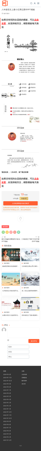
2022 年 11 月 (7, 415)
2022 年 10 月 (7, 418)
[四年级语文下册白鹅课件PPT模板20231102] (30, 303)
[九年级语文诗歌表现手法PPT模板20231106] (11, 279)
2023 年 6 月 (7, 393)
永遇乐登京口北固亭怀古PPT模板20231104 (10, 315)
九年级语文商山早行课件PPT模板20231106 (30, 266)
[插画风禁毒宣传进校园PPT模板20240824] (11, 254)
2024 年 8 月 (7, 374)
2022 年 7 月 (7, 427)
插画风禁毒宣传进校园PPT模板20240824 (10, 266)
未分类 (24, 384)
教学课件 (7, 13)
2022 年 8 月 (7, 424)
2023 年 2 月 (7, 406)
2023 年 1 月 (7, 409)
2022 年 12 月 (7, 412)
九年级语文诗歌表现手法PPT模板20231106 (10, 291)
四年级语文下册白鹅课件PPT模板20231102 (30, 315)
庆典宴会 (24, 377)
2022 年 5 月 (7, 434)
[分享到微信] (3, 232)
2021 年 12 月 (7, 440)
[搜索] (31, 3)
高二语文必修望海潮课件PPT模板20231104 (30, 291)
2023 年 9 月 (7, 384)
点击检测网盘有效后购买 (20, 203)
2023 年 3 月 (7, 402)
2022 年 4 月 (7, 437)
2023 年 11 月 (7, 377)
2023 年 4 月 (7, 399)
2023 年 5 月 (7, 396)
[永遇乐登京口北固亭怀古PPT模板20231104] (11, 303)
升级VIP (24, 198)
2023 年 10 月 (7, 380)
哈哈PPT (5, 3)
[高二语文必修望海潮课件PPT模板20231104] (30, 279)
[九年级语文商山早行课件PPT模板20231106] (30, 254)
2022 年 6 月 (7, 431)
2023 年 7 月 (7, 390)
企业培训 (24, 374)
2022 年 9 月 (7, 421)
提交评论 (34, 341)
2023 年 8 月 (7, 387)
